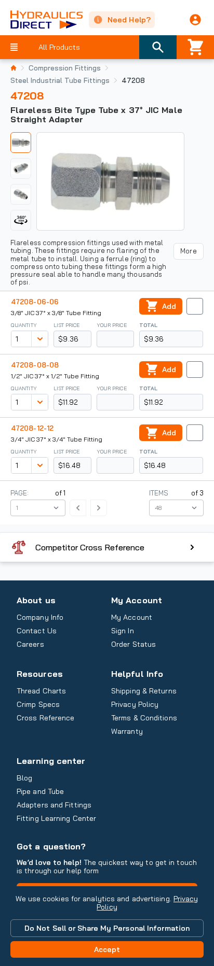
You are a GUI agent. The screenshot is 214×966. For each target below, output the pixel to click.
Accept (107, 949)
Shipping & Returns (144, 690)
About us (36, 600)
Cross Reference (45, 717)
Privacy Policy (134, 704)
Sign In (122, 630)
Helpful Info (137, 674)
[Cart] (195, 47)
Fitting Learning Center (56, 818)
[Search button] (158, 47)
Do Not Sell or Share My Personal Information (107, 928)
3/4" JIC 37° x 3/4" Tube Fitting (56, 439)
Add (169, 306)
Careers (30, 644)
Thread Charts (41, 690)
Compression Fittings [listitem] (65, 68)
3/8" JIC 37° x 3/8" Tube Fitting (56, 313)
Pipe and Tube (40, 791)
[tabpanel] (110, 181)
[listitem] (13, 68)
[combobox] (21, 339)
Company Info (40, 617)
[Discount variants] (39, 339)
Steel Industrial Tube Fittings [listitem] (60, 80)
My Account (136, 600)
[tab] (20, 142)
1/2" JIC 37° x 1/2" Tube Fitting (55, 376)
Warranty (127, 731)
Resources (40, 674)
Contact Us (37, 630)
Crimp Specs (38, 704)
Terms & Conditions (144, 717)
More (188, 251)
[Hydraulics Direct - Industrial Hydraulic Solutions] (41, 19)
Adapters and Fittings (54, 804)
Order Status (133, 644)
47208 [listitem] (133, 80)
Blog (24, 778)
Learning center (51, 761)
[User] (195, 19)
